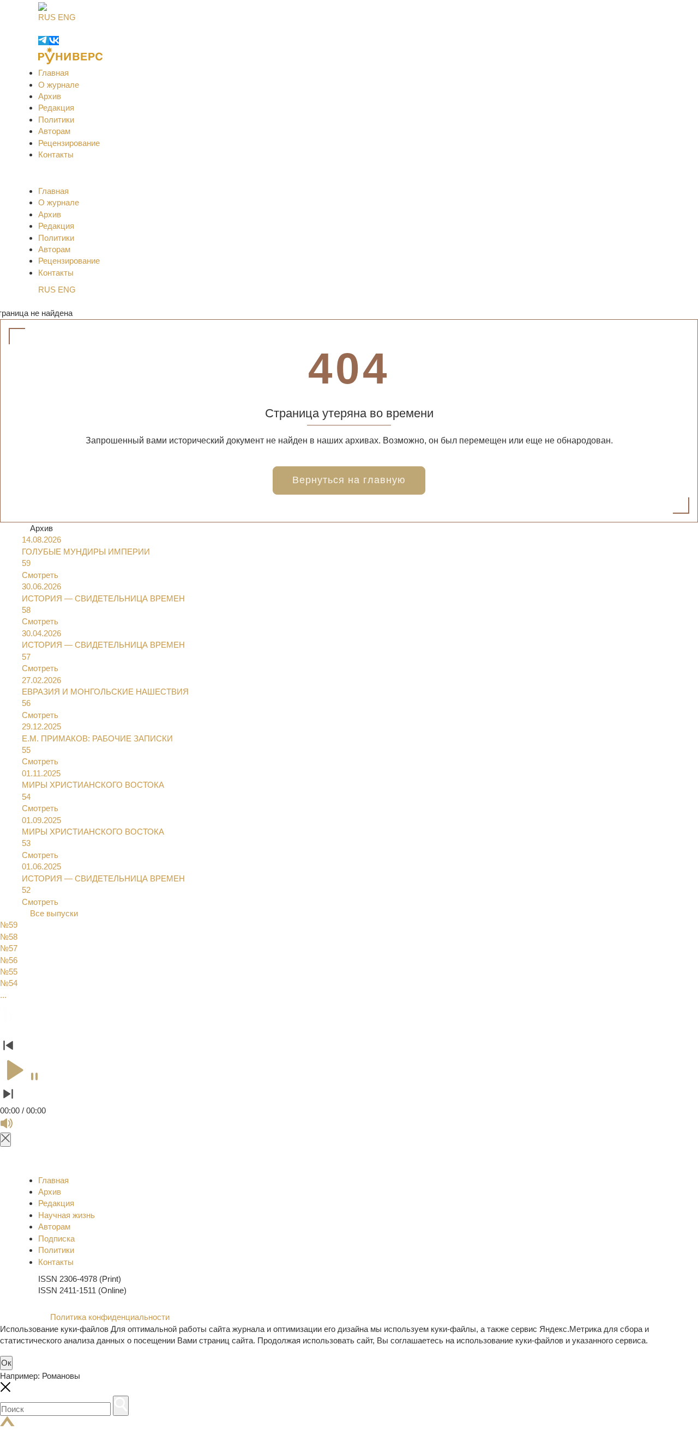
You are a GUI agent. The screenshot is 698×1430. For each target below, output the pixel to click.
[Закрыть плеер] (5, 1139)
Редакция (56, 107)
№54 (8, 983)
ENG (67, 17)
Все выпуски (54, 913)
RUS (47, 17)
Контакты (56, 154)
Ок (6, 1362)
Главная (53, 72)
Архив (49, 96)
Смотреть (40, 575)
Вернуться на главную (349, 479)
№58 (8, 936)
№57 (8, 948)
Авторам (54, 131)
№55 (8, 971)
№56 (8, 960)
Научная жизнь (66, 1215)
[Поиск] (121, 1406)
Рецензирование (69, 143)
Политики (56, 119)
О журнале (58, 84)
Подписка (56, 1238)
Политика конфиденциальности (109, 1317)
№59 (8, 924)
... (3, 995)
